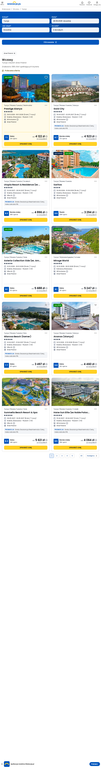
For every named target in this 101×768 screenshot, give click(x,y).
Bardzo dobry (64, 136)
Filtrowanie (49, 42)
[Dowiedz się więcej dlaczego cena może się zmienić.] (46, 136)
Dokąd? (5, 17)
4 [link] (67, 456)
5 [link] (72, 456)
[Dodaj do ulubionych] (46, 77)
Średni (61, 212)
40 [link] (81, 456)
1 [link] (51, 456)
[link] (14, 3)
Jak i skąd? (6, 26)
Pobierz (94, 764)
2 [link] (56, 456)
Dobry (12, 136)
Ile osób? (55, 26)
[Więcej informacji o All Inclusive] (17, 119)
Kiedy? (54, 17)
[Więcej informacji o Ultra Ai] (14, 195)
